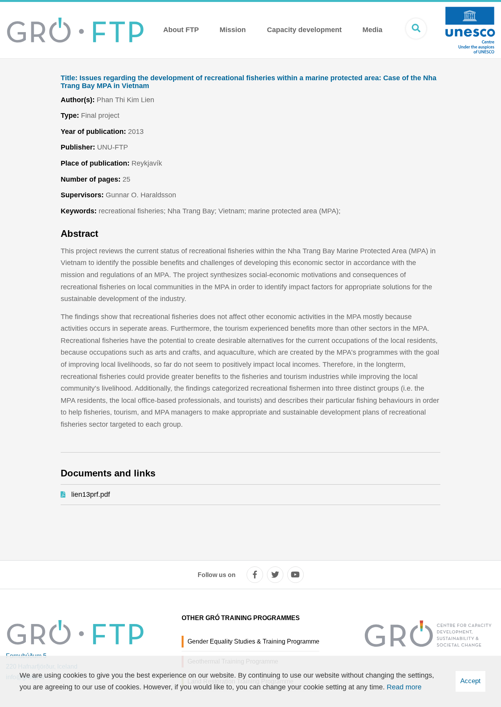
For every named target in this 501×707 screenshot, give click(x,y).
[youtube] (295, 574)
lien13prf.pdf (90, 494)
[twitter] (275, 574)
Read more (404, 687)
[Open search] (416, 28)
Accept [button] (470, 681)
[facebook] (255, 574)
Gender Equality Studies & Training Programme (253, 641)
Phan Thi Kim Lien (125, 100)
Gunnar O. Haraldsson (141, 195)
